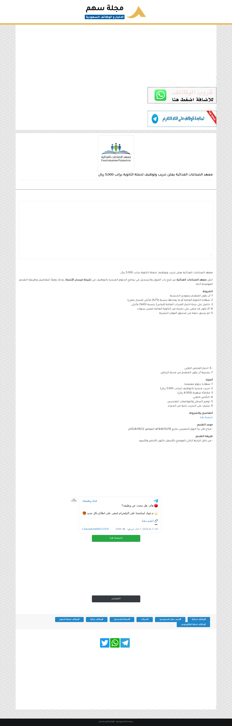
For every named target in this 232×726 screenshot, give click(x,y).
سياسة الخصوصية (124, 722)
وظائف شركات (200, 185)
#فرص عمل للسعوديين (170, 619)
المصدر (116, 598)
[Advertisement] (116, 50)
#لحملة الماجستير (122, 619)
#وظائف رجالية (96, 619)
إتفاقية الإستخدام (107, 722)
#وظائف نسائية (199, 619)
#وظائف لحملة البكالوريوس (193, 625)
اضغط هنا (116, 538)
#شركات (144, 619)
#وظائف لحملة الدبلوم (69, 619)
